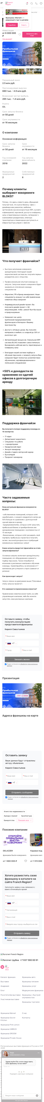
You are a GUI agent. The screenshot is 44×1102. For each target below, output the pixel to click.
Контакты (26, 1018)
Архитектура (26, 816)
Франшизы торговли (31, 1002)
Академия (5, 986)
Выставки (5, 981)
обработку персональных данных (22, 665)
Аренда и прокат (10, 816)
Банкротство (9, 820)
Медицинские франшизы (32, 990)
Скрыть (24, 25)
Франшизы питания (30, 981)
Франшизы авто (28, 977)
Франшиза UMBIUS (9, 1029)
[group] (14, 848)
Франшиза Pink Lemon (10, 1025)
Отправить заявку (22, 933)
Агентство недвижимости (14, 811)
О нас (24, 1013)
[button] (37, 54)
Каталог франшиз (8, 977)
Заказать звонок (22, 659)
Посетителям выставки (11, 995)
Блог (3, 990)
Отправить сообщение (22, 792)
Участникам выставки (10, 999)
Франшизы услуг (29, 986)
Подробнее (12, 25)
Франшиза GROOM (8, 1033)
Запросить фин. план (32, 34)
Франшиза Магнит (8, 1013)
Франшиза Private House (11, 1038)
